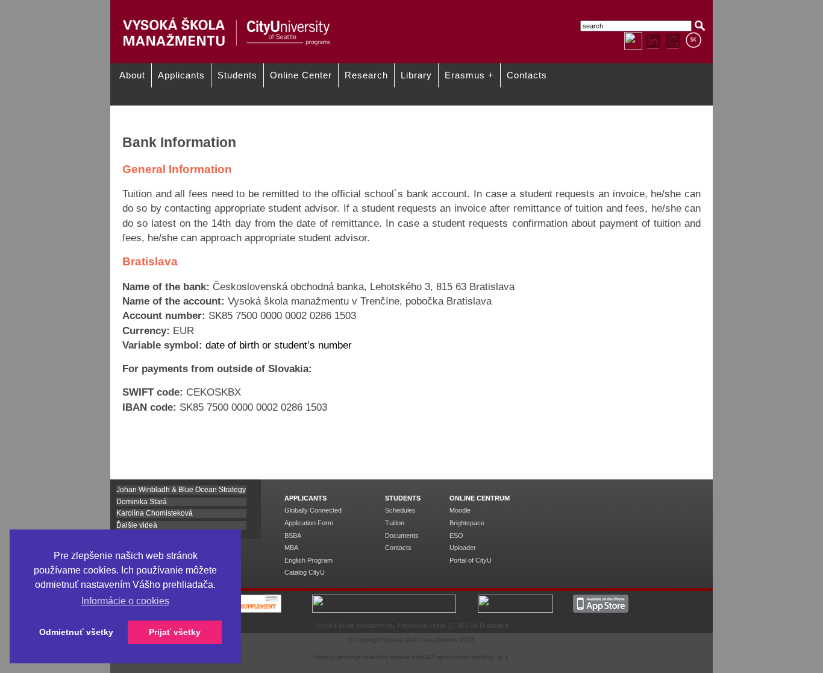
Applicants (181, 75)
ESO (456, 535)
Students (237, 75)
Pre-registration (502, 109)
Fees (244, 109)
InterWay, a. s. (490, 657)
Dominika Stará (141, 502)
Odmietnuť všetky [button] (76, 632)
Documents (402, 535)
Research (366, 75)
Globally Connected (313, 510)
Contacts (527, 75)
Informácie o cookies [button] (125, 601)
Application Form (308, 522)
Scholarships (378, 109)
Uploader (462, 547)
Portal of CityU (470, 560)
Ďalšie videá (136, 525)
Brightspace (466, 522)
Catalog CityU (304, 572)
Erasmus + (469, 75)
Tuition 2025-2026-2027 (152, 109)
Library (416, 75)
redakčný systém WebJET (399, 657)
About (132, 75)
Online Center (301, 75)
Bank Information (626, 109)
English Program (308, 560)
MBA (291, 547)
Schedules (400, 510)
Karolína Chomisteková (154, 513)
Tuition (394, 522)
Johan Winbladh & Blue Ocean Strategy (181, 489)
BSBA (292, 535)
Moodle (460, 510)
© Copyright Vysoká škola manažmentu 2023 (411, 639)
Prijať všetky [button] (175, 632)
